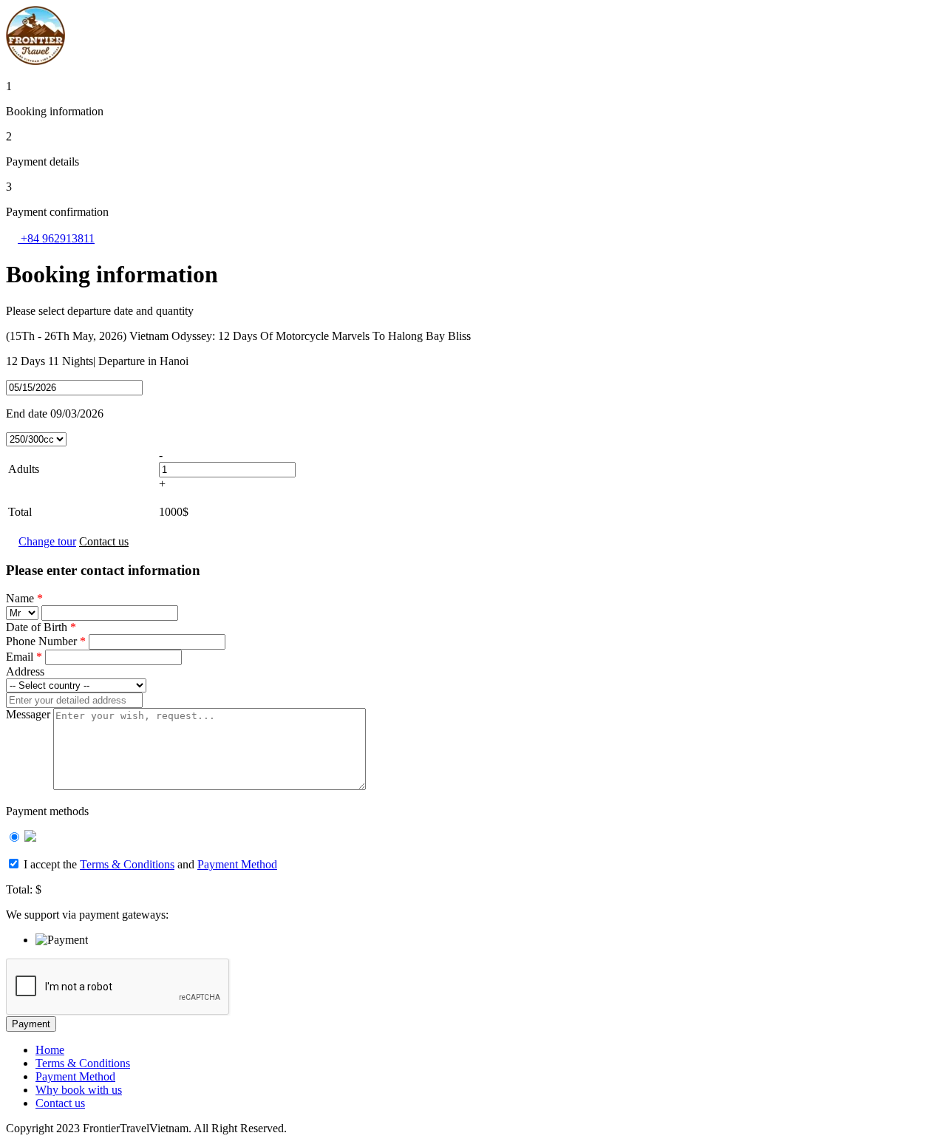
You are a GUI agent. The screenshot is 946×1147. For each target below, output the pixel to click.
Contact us (104, 541)
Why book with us (78, 1089)
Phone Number (46, 641)
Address (25, 671)
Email (24, 656)
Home (49, 1050)
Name (24, 598)
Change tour (47, 541)
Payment (31, 1023)
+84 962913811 (56, 238)
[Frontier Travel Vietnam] (35, 61)
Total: (19, 889)
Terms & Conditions (127, 864)
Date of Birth (41, 627)
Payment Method (237, 864)
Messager (28, 714)
